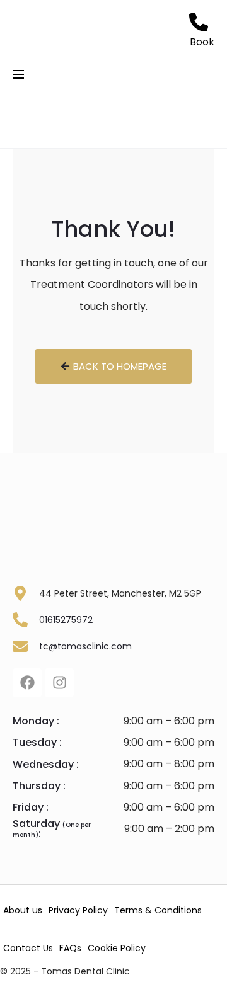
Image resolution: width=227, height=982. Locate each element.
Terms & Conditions (158, 910)
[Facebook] (27, 682)
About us (22, 910)
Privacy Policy (78, 910)
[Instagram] (59, 682)
